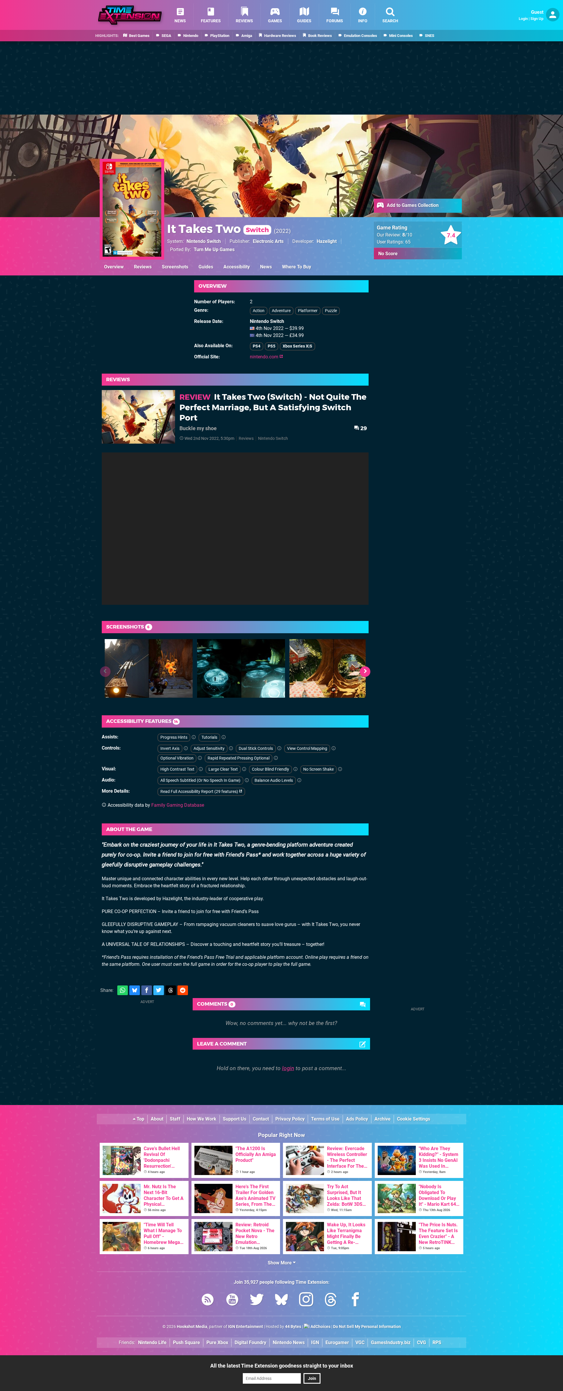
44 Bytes (293, 1326)
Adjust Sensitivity (209, 748)
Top (139, 1119)
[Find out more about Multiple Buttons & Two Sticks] (279, 748)
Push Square (186, 1342)
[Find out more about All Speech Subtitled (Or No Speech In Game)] (247, 780)
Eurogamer (337, 1342)
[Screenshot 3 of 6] (333, 668)
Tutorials (209, 737)
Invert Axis (169, 748)
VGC (359, 1342)
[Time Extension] (130, 15)
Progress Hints (173, 737)
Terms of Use (325, 1119)
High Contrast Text (177, 769)
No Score (388, 253)
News (266, 267)
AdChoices (320, 1326)
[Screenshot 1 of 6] (149, 668)
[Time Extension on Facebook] (355, 1300)
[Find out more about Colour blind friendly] (295, 769)
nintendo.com (264, 357)
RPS (437, 1342)
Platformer (308, 310)
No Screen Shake (318, 769)
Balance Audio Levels (274, 780)
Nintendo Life (152, 1342)
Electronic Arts (268, 241)
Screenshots (175, 267)
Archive (382, 1119)
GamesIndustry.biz (391, 1342)
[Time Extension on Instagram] (306, 1300)
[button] (365, 671)
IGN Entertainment (245, 1326)
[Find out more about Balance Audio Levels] (299, 780)
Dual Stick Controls (256, 748)
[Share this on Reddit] (182, 990)
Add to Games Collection (412, 205)
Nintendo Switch (203, 241)
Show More (280, 1263)
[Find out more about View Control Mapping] (333, 748)
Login (523, 18)
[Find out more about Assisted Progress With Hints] (193, 737)
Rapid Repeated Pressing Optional (238, 758)
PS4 (256, 346)
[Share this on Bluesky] (134, 990)
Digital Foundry (250, 1342)
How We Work (201, 1119)
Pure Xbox (217, 1342)
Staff (175, 1119)
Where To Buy (296, 267)
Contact (261, 1119)
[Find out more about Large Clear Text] (244, 769)
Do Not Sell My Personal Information (367, 1326)
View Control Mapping (307, 748)
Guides (206, 267)
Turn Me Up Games (214, 249)
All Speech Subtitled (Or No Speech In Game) (200, 780)
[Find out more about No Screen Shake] (340, 769)
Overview (114, 267)
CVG (421, 1342)
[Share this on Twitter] (158, 990)
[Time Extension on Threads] (331, 1300)
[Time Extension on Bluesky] (281, 1300)
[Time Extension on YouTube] (232, 1300)
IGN (315, 1342)
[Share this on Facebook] (146, 990)
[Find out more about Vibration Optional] (200, 758)
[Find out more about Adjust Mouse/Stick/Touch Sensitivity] (231, 748)
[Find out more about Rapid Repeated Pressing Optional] (276, 758)
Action (258, 310)
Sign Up (536, 18)
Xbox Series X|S (297, 346)
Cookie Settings (413, 1119)
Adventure (281, 310)
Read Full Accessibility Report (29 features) (199, 791)
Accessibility (236, 267)
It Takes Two (218, 229)
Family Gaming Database (177, 805)
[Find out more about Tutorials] (223, 737)
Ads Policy (357, 1119)
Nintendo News (289, 1342)
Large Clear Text (223, 769)
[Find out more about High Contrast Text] (201, 769)
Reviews (143, 267)
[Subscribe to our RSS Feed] (207, 1300)
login (288, 1068)
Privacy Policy (290, 1119)
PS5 (271, 346)
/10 (407, 235)
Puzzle (331, 310)
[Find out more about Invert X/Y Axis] (186, 748)
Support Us (234, 1119)
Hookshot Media (192, 1326)
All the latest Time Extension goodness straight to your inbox (281, 1366)
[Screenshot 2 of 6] (241, 668)
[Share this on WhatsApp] (122, 990)
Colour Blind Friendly (270, 769)
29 (363, 428)
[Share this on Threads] (170, 990)
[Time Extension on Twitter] (257, 1300)
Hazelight (327, 241)
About (157, 1119)
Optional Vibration (177, 758)
